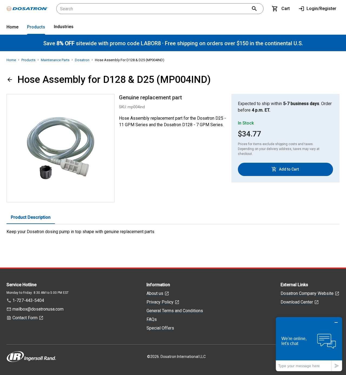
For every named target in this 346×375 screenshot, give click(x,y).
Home (12, 27)
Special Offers (160, 328)
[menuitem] (12, 28)
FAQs (152, 319)
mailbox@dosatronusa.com (38, 309)
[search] (254, 8)
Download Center (297, 302)
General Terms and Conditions (175, 310)
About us (155, 293)
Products (36, 27)
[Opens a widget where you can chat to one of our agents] (309, 344)
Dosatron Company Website (307, 293)
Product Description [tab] (31, 217)
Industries (64, 26)
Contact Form (25, 317)
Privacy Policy (160, 302)
